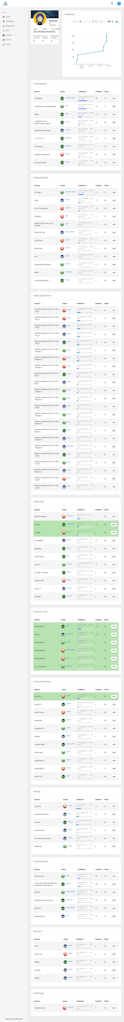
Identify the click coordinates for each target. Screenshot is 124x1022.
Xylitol (67, 248)
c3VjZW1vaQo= (70, 98)
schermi (70, 1007)
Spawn (67, 280)
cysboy (67, 208)
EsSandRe (70, 524)
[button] (119, 4)
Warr (68, 310)
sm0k (69, 374)
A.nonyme (69, 634)
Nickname (68, 272)
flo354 (69, 572)
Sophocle (69, 899)
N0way (67, 154)
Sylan (67, 114)
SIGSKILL (70, 516)
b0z (68, 556)
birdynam (68, 146)
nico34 (67, 130)
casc (69, 814)
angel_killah (70, 744)
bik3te (67, 162)
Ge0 (66, 106)
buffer (68, 642)
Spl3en (68, 883)
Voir (113, 98)
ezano (67, 122)
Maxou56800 (69, 232)
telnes (69, 532)
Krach (69, 548)
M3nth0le (68, 138)
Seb (67, 658)
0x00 (68, 776)
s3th (66, 216)
